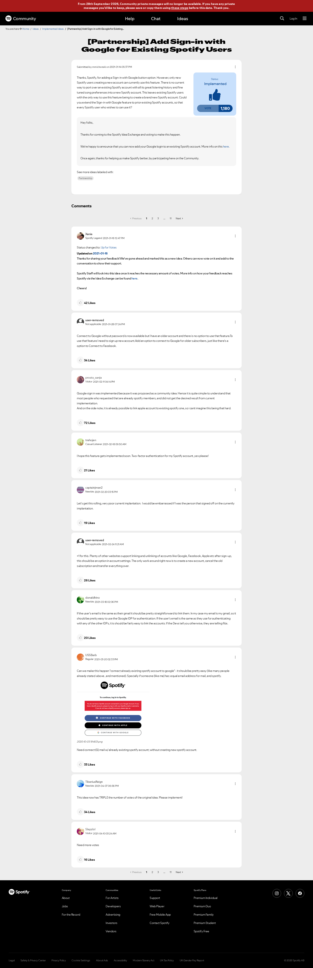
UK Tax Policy (167, 960)
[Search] (282, 18)
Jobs (65, 906)
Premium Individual (206, 898)
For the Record (71, 915)
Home (25, 29)
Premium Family (204, 915)
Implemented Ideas (53, 29)
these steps (179, 8)
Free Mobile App (160, 915)
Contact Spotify (160, 923)
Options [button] (235, 67)
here (226, 146)
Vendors (111, 931)
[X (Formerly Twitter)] (288, 893)
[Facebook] (300, 893)
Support (155, 898)
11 (170, 218)
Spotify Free (201, 931)
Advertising (113, 915)
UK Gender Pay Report (192, 960)
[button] (208, 108)
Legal (12, 960)
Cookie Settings (81, 960)
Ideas (182, 19)
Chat (155, 19)
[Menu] (305, 18)
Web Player (157, 906)
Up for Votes (109, 247)
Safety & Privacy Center (33, 960)
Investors (111, 923)
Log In (293, 18)
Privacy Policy (58, 960)
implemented (215, 83)
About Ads (102, 960)
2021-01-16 (100, 253)
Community (24, 19)
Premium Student (205, 923)
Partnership (85, 178)
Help (129, 19)
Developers (113, 906)
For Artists (112, 898)
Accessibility (120, 960)
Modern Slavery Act (143, 960)
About (66, 898)
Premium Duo (202, 906)
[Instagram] (276, 893)
